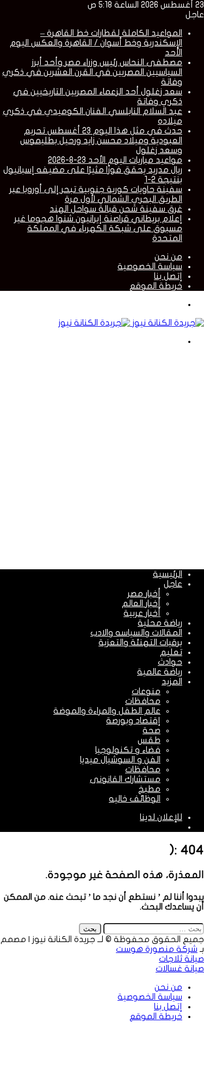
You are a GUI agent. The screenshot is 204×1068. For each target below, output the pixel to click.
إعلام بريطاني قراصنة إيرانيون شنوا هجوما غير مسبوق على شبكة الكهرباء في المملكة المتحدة (98, 228)
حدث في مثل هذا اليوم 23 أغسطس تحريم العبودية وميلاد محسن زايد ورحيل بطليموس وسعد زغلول (101, 140)
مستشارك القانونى (125, 779)
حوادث (170, 662)
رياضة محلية (160, 623)
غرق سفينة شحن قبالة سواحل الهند (116, 209)
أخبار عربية (141, 613)
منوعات (146, 691)
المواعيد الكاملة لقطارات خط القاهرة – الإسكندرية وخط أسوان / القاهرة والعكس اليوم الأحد (96, 43)
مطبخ (149, 789)
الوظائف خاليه (134, 798)
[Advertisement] (102, 456)
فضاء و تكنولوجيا (127, 750)
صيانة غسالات (180, 968)
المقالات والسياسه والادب (136, 632)
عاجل (173, 584)
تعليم (171, 652)
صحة (151, 730)
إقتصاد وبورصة (133, 720)
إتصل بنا (168, 276)
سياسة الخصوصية (150, 266)
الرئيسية (167, 574)
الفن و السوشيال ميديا (120, 759)
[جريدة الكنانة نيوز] (131, 323)
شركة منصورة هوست (156, 949)
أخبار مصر (143, 593)
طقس (149, 740)
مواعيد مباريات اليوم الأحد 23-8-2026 (115, 160)
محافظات (142, 701)
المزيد (172, 681)
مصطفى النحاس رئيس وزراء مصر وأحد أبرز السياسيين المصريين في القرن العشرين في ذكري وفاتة (92, 72)
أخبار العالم (141, 603)
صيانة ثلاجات (181, 959)
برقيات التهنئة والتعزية (140, 642)
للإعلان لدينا (161, 817)
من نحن (168, 256)
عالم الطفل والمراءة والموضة (106, 711)
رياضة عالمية (159, 672)
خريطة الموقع (155, 286)
